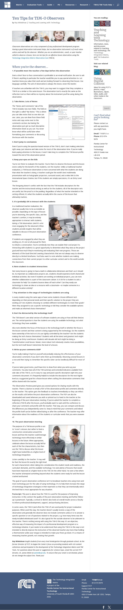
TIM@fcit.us (104, 133)
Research (84, 5)
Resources (69, 5)
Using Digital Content (99, 81)
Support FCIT (87, 586)
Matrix (19, 5)
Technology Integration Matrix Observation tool (30, 58)
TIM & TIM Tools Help (103, 5)
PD (59, 5)
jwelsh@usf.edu (40, 553)
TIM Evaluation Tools (101, 58)
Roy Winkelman (21, 22)
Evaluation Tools (34, 5)
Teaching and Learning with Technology (44, 22)
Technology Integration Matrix (101, 54)
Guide (49, 5)
